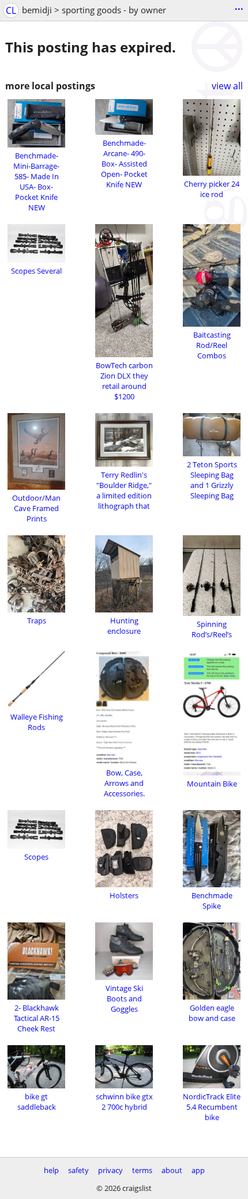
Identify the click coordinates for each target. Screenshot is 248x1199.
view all (227, 86)
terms (142, 1170)
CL (11, 10)
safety (78, 1170)
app (198, 1170)
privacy (110, 1170)
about (171, 1170)
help (51, 1170)
